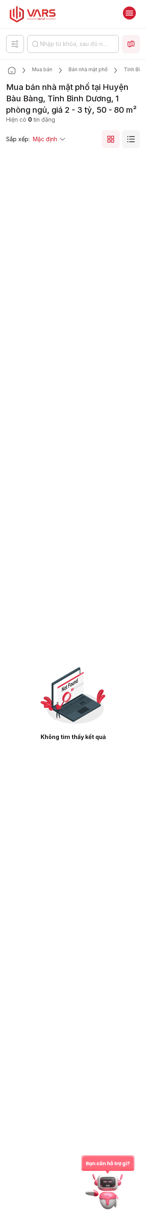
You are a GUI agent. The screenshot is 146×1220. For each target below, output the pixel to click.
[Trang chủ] (11, 70)
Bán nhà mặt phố (88, 69)
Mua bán (42, 69)
